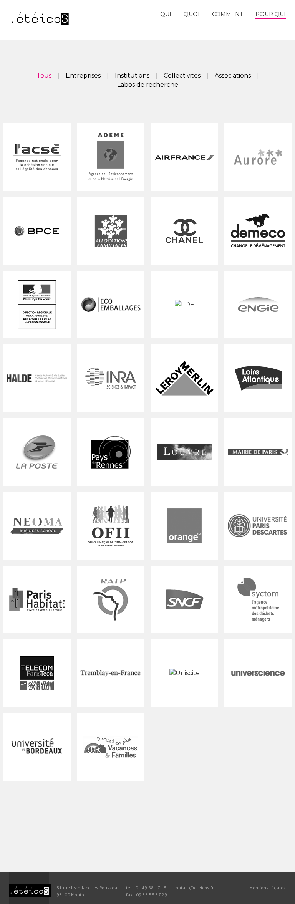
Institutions (132, 75)
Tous (43, 75)
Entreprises (83, 75)
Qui (165, 14)
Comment (227, 14)
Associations (233, 75)
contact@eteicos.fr (193, 888)
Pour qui (270, 14)
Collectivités (182, 75)
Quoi (192, 14)
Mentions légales (267, 888)
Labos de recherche (147, 84)
